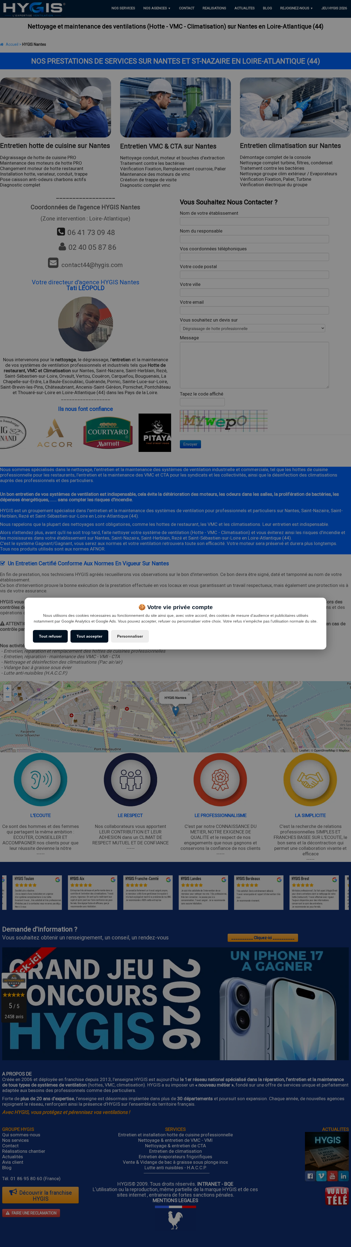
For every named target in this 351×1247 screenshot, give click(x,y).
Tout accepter (89, 636)
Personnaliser (130, 636)
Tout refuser (50, 636)
